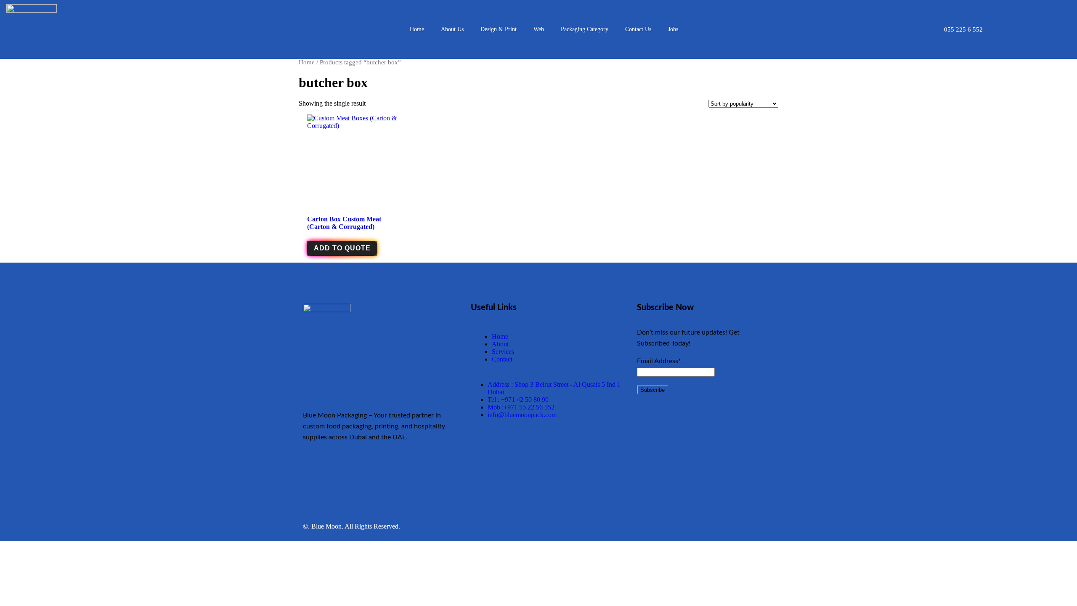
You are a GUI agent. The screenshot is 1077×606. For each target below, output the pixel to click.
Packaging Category (584, 29)
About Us (452, 29)
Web (538, 29)
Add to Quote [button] (342, 248)
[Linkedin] (428, 470)
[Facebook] (329, 470)
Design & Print (498, 29)
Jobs (673, 29)
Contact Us (638, 29)
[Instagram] (403, 470)
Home (417, 29)
